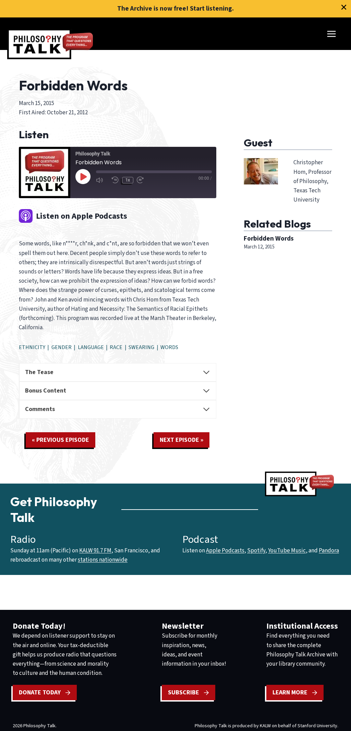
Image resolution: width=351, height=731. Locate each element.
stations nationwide (103, 560)
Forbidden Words (269, 238)
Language (91, 347)
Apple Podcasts (225, 551)
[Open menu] (331, 34)
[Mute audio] (102, 180)
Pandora (329, 551)
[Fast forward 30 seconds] (143, 180)
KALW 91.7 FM (95, 551)
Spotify (256, 551)
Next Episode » (181, 440)
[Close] (343, 7)
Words (169, 347)
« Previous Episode (60, 440)
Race (116, 347)
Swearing (141, 347)
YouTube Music (287, 551)
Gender (61, 347)
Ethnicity (32, 347)
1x (127, 180)
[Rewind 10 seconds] (115, 180)
